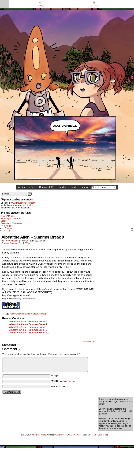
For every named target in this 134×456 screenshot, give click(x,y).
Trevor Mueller (11, 241)
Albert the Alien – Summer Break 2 (28, 329)
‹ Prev (32, 187)
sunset (42, 314)
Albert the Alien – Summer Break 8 (28, 327)
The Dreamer (7, 228)
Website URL (58, 386)
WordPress (62, 435)
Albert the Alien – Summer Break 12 (29, 332)
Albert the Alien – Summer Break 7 (28, 324)
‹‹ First (21, 187)
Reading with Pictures (11, 218)
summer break (31, 314)
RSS (94, 435)
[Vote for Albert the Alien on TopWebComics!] (11, 307)
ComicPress (76, 435)
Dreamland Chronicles (11, 223)
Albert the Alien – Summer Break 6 (28, 321)
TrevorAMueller (8, 216)
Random (62, 187)
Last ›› (84, 187)
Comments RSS (89, 342)
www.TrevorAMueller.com (23, 203)
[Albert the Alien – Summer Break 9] (67, 182)
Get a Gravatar (69, 381)
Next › (74, 187)
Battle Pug (5, 230)
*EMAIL (63, 381)
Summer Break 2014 (20, 243)
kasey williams (17, 314)
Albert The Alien (38, 435)
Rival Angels (7, 226)
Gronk (3, 221)
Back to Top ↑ (104, 435)
